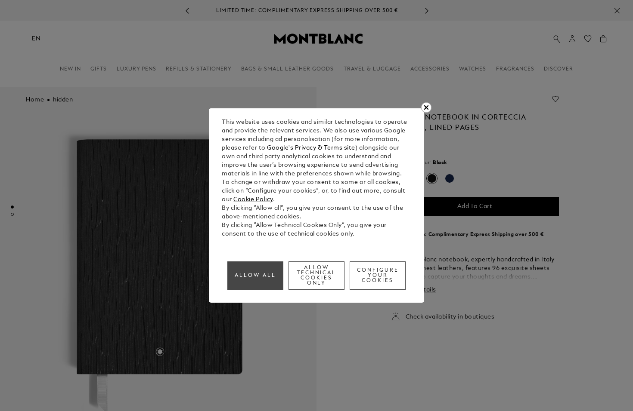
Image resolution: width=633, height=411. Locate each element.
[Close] (426, 107)
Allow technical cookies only (317, 275)
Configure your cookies (378, 275)
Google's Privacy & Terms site (311, 148)
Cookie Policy (253, 199)
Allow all (255, 275)
